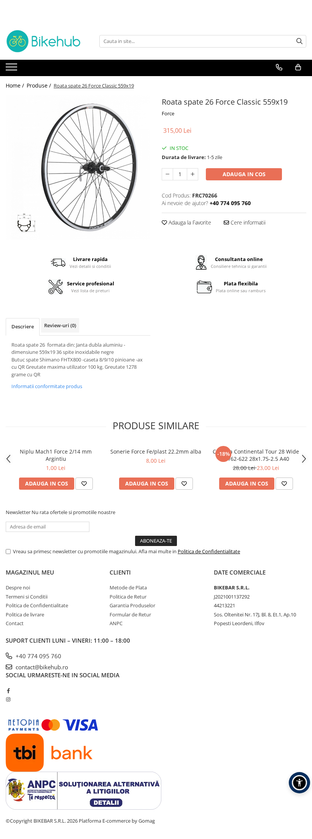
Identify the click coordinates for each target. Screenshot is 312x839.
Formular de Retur (130, 614)
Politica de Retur (128, 596)
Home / (15, 85)
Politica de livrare (25, 614)
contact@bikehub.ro (41, 667)
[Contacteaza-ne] (279, 67)
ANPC (116, 623)
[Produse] (12, 69)
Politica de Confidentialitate (209, 551)
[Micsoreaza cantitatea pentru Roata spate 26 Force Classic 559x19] (167, 174)
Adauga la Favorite (189, 222)
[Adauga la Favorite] (84, 484)
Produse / (40, 85)
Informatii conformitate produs (46, 386)
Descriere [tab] (22, 326)
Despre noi (18, 587)
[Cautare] (299, 41)
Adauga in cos (244, 174)
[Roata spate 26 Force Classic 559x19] (78, 167)
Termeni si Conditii (27, 596)
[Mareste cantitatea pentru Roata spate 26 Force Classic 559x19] (192, 174)
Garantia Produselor (132, 605)
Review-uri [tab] (60, 325)
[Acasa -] (44, 41)
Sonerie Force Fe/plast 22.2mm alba (155, 451)
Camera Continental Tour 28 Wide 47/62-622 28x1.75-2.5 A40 (256, 455)
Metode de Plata (128, 587)
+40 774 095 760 (37, 656)
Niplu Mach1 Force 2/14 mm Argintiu (56, 455)
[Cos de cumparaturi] (298, 67)
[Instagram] (8, 699)
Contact (15, 623)
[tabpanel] (78, 167)
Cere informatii (247, 222)
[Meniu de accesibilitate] (299, 782)
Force (168, 113)
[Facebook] (8, 690)
